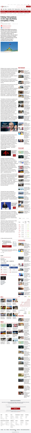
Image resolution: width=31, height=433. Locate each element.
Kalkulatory (12, 420)
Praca (11, 414)
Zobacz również (14, 155)
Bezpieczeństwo (3, 420)
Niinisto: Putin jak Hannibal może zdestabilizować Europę (13, 152)
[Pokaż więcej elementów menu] (30, 9)
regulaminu (16, 406)
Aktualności (8, 11)
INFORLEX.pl (15, 4)
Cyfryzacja (23, 11)
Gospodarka (3, 11)
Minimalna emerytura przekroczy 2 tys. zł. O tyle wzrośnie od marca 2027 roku (15, 318)
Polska (7, 261)
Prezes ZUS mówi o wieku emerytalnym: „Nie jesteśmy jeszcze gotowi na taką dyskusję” (3, 318)
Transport (21, 414)
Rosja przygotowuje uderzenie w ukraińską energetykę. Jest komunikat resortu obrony (9, 329)
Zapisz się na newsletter (6, 27)
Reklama (7, 429)
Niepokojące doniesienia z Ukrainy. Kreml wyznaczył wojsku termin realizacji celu (3, 336)
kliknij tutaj (19, 411)
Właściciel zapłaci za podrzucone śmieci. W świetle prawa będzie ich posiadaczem (15, 311)
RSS (15, 430)
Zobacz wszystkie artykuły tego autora (6, 257)
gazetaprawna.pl (25, 4)
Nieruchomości (18, 414)
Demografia (19, 11)
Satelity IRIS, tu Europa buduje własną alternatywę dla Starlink (15, 336)
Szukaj (29, 6)
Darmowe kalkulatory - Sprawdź (7, 246)
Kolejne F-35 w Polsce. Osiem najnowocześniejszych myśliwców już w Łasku (9, 304)
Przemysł (15, 11)
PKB (12, 11)
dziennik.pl (11, 4)
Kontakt (2, 429)
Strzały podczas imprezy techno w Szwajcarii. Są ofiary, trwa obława (15, 329)
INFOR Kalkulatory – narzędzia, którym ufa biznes (6, 242)
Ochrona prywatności (13, 429)
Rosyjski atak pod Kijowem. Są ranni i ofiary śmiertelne (3, 343)
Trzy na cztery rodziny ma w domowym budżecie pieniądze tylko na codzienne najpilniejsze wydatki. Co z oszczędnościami (3, 311)
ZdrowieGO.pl (18, 4)
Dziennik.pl (22, 420)
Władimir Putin (11, 261)
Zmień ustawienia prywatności (25, 429)
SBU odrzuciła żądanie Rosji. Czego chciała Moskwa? (3, 259)
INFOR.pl (9, 4)
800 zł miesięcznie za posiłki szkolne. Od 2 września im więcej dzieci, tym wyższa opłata (3, 304)
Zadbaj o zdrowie (26, 13)
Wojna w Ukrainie (20, 13)
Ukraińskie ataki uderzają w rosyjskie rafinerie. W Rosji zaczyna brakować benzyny (15, 343)
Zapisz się (15, 408)
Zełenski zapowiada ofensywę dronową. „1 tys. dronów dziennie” (9, 343)
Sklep (29, 4)
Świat (1, 414)
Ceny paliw (14, 13)
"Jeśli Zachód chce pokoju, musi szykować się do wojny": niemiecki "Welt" (3, 282)
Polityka (27, 11)
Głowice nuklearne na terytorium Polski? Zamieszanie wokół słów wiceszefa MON (9, 311)
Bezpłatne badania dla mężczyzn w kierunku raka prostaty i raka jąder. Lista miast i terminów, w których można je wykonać (15, 304)
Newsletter (22, 4)
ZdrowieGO (27, 420)
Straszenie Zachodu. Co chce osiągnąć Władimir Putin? (14, 204)
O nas (5, 429)
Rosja (4, 261)
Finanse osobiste (9, 13)
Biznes (6, 414)
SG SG (1, 22)
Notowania (26, 414)
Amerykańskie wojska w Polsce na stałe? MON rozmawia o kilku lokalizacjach (9, 318)
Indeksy (26, 416)
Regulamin (18, 429)
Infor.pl (17, 420)
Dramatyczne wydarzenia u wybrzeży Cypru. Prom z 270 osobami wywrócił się (3, 329)
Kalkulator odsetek (13, 425)
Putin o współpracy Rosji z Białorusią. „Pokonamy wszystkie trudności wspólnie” (8, 336)
